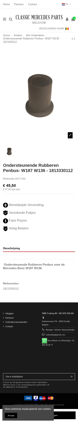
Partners (19, 4)
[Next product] (74, 39)
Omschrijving (11, 248)
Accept (11, 415)
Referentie (8, 178)
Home (7, 4)
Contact (32, 4)
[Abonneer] (71, 376)
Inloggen (9, 313)
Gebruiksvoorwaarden (16, 322)
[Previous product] (73, 39)
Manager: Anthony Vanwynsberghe (60, 330)
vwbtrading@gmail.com (55, 335)
